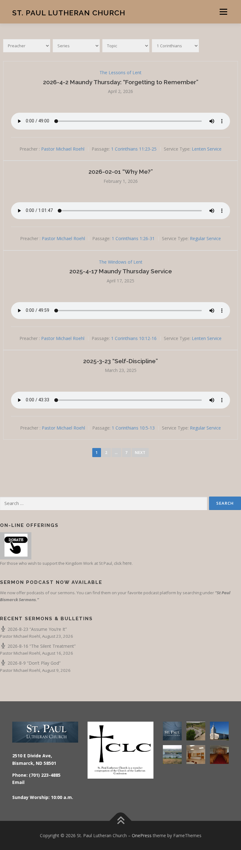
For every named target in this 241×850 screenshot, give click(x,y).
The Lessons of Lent (120, 72)
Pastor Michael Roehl (62, 149)
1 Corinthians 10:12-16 (134, 338)
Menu (223, 11)
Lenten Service (207, 149)
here (127, 563)
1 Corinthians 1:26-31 (133, 239)
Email (18, 782)
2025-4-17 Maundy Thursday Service (120, 271)
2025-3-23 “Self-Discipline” (120, 361)
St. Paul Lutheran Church (68, 12)
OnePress (142, 835)
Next (140, 452)
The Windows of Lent (120, 262)
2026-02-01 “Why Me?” (120, 171)
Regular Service (205, 239)
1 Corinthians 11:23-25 (134, 149)
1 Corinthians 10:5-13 (133, 428)
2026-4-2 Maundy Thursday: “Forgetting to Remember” (120, 82)
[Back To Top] (121, 821)
